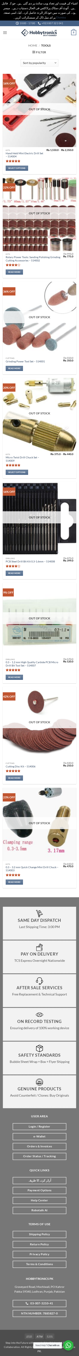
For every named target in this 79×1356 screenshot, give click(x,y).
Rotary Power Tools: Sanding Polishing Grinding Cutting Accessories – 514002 (33, 259)
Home (32, 45)
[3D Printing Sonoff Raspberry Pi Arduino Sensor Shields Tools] (39, 32)
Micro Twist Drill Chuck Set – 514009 (22, 459)
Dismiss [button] (61, 17)
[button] (5, 32)
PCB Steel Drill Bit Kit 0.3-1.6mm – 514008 (30, 561)
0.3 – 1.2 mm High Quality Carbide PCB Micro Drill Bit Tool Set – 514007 (32, 664)
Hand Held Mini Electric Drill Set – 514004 (24, 155)
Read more (14, 272)
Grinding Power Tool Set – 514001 (25, 361)
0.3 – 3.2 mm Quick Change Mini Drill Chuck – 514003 (32, 869)
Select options (17, 168)
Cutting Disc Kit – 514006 (20, 766)
